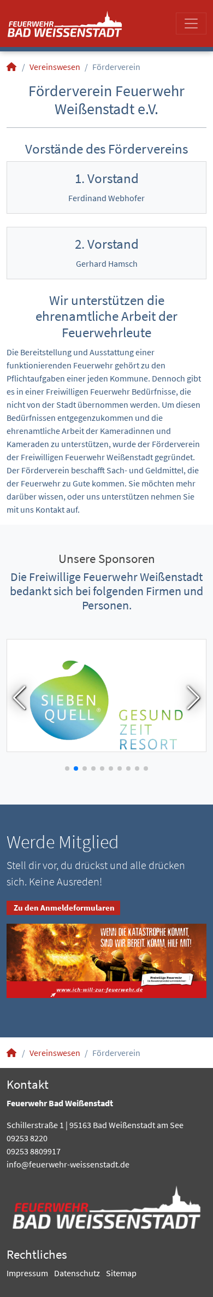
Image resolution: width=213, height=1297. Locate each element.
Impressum (27, 1272)
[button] (19, 698)
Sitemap (121, 1272)
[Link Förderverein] (65, 23)
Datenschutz (77, 1272)
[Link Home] (12, 66)
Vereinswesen (54, 66)
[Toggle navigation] (191, 23)
